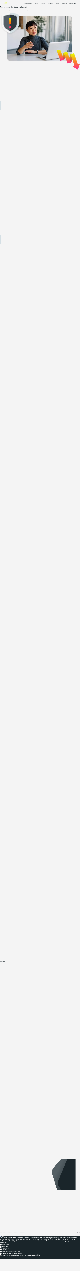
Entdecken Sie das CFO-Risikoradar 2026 (8, 11)
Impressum (10, 1232)
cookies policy (64, 1241)
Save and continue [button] (6, 1258)
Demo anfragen (72, 3)
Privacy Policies (2, 1232)
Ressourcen (50, 3)
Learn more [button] (3, 1256)
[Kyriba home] (8, 3)
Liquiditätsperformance (27, 3)
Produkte (36, 3)
